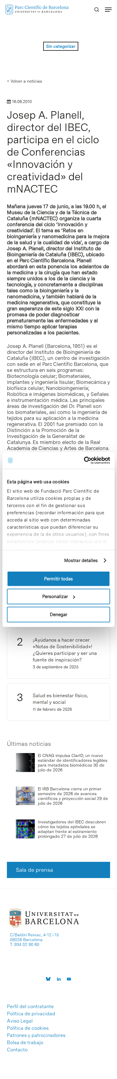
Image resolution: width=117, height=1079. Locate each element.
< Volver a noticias (24, 81)
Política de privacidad (31, 1013)
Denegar (58, 614)
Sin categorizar (60, 46)
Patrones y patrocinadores (36, 1035)
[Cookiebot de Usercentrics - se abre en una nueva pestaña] (84, 460)
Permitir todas (58, 578)
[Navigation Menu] (108, 10)
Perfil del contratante (30, 1006)
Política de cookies (28, 1028)
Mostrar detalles (81, 560)
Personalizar (55, 596)
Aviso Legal (20, 1021)
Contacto (17, 1049)
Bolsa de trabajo (25, 1042)
